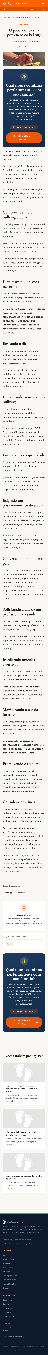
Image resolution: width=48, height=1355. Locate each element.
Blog (9, 17)
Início (4, 17)
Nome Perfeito (8, 1259)
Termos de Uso (8, 1316)
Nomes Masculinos (9, 1284)
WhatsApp (8, 893)
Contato (6, 1304)
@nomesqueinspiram (14, 1336)
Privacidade (7, 1312)
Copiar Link (21, 893)
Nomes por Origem (10, 1276)
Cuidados (15, 17)
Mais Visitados (8, 1267)
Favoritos (6, 1271)
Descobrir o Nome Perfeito (26, 138)
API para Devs (8, 1308)
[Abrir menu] (43, 3)
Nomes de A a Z (8, 1263)
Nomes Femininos (9, 1280)
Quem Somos (7, 1300)
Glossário (6, 1288)
